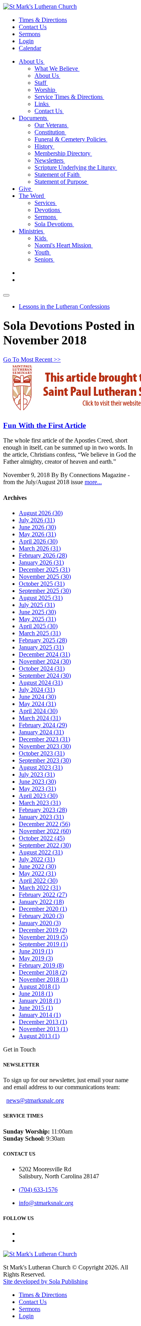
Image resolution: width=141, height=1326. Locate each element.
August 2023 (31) (41, 767)
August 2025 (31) (41, 597)
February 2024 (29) (43, 725)
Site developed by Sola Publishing (45, 1281)
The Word (32, 195)
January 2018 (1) (40, 1000)
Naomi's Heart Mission (63, 245)
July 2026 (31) (37, 520)
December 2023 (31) (44, 739)
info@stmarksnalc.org (46, 1203)
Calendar (30, 48)
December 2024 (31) (44, 654)
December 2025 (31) (44, 569)
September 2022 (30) (45, 845)
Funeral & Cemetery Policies (70, 139)
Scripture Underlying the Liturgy (75, 167)
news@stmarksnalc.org (35, 1100)
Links (42, 104)
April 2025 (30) (38, 626)
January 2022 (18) (41, 901)
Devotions (47, 210)
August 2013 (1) (39, 1036)
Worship (45, 89)
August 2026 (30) (41, 513)
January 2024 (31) (41, 732)
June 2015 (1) (36, 1007)
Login (26, 41)
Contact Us (33, 27)
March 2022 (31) (40, 887)
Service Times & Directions (69, 96)
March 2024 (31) (40, 718)
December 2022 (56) (44, 824)
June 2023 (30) (37, 781)
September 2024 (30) (45, 675)
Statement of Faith (57, 174)
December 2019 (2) (43, 930)
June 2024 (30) (37, 696)
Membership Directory (63, 153)
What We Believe (57, 68)
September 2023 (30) (45, 760)
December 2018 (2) (43, 972)
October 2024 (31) (42, 668)
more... (93, 482)
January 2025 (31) (41, 647)
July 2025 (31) (37, 605)
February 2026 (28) (43, 555)
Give (26, 188)
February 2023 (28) (43, 810)
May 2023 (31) (37, 788)
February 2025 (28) (43, 640)
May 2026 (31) (37, 534)
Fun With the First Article (44, 425)
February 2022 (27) (43, 894)
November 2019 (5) (43, 937)
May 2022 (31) (37, 873)
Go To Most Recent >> (32, 359)
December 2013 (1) (43, 1022)
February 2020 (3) (41, 916)
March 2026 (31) (40, 548)
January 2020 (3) (40, 923)
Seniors (44, 259)
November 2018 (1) (43, 979)
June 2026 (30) (37, 527)
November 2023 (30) (45, 746)
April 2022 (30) (38, 880)
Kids (41, 238)
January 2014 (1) (40, 1014)
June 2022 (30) (37, 866)
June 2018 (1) (36, 993)
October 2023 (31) (42, 753)
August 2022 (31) (41, 852)
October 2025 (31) (42, 583)
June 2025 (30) (37, 612)
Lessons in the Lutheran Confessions (64, 306)
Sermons (29, 34)
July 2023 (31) (37, 774)
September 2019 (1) (43, 944)
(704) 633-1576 (38, 1189)
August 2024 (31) (41, 682)
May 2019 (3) (36, 958)
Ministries (32, 231)
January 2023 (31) (41, 817)
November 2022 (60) (45, 831)
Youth (42, 252)
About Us (32, 61)
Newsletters (49, 160)
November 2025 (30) (45, 576)
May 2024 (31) (37, 703)
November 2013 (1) (43, 1029)
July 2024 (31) (37, 689)
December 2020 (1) (43, 908)
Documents (34, 118)
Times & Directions (43, 19)
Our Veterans (51, 125)
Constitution (50, 132)
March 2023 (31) (40, 802)
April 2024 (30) (38, 711)
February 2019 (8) (41, 965)
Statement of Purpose (61, 181)
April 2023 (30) (38, 795)
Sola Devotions (54, 224)
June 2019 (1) (36, 951)
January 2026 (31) (41, 562)
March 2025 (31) (40, 633)
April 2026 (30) (38, 541)
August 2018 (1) (39, 986)
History (44, 146)
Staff (41, 82)
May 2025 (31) (37, 619)
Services (45, 202)
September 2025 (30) (45, 590)
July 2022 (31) (37, 859)
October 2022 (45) (42, 838)
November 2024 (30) (45, 661)
